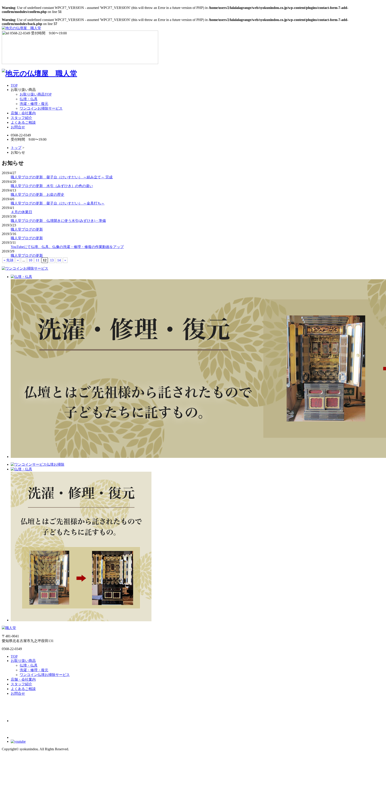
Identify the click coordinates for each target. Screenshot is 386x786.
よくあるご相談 (23, 122)
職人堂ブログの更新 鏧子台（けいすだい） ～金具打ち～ (58, 203)
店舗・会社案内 (23, 113)
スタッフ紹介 (21, 118)
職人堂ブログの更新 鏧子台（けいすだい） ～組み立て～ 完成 (62, 177)
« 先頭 (8, 260)
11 (37, 260)
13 (52, 260)
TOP (14, 85)
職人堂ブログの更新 (27, 229)
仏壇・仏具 (29, 99)
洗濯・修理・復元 (34, 104)
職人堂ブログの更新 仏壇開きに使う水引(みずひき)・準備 (58, 221)
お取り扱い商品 (23, 661)
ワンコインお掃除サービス (41, 108)
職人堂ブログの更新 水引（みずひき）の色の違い (52, 186)
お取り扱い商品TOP (36, 94)
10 (30, 260)
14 (59, 260)
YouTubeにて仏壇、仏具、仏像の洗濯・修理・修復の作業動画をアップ (67, 247)
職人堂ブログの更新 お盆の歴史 (37, 194)
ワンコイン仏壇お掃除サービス (45, 675)
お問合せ (18, 127)
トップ (16, 148)
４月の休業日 (21, 212)
